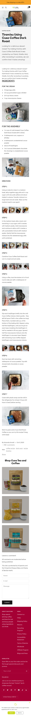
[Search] (6, 7)
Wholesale (20, 646)
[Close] (29, 702)
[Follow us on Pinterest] (15, 690)
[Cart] (28, 7)
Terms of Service (22, 643)
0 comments (10, 445)
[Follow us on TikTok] (22, 690)
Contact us (20, 614)
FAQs (19, 618)
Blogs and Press (22, 653)
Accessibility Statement (21, 638)
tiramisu (8, 451)
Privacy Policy (16, 568)
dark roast (19, 448)
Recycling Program (20, 629)
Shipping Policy (22, 621)
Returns (19, 625)
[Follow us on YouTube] (19, 690)
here (7, 435)
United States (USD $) (9, 697)
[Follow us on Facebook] (4, 690)
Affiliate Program (22, 650)
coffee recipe (6, 30)
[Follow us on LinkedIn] (26, 690)
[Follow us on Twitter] (7, 690)
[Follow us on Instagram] (11, 690)
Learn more (14, 709)
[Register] (26, 671)
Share (4, 454)
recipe (26, 448)
